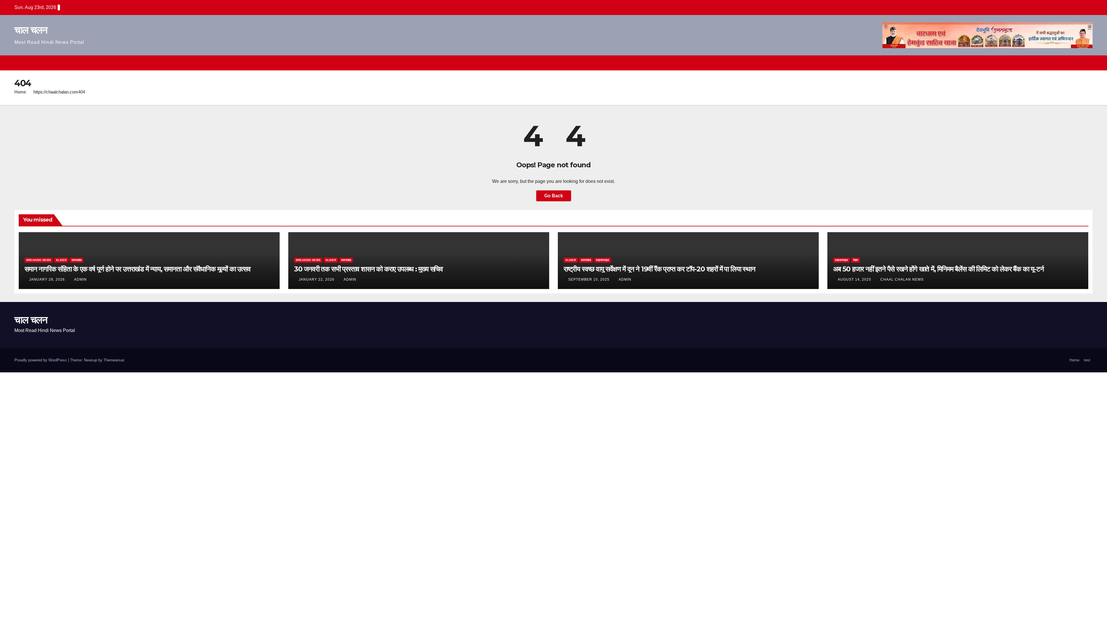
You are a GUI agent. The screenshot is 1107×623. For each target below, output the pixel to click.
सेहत (855, 260)
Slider (61, 260)
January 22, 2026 (317, 279)
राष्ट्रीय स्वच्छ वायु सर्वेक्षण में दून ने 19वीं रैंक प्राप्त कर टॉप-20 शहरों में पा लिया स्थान (659, 269)
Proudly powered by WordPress (41, 360)
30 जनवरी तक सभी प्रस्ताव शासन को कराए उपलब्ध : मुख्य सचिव (368, 269)
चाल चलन (30, 30)
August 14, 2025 (855, 279)
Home (20, 91)
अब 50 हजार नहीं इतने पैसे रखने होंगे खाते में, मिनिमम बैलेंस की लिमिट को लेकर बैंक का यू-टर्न (938, 269)
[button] (1077, 62)
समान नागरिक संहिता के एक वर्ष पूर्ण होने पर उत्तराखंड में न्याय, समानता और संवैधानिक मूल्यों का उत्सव (138, 269)
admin (80, 279)
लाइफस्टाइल (602, 260)
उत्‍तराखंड (76, 260)
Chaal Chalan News (902, 279)
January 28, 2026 (47, 279)
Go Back (553, 195)
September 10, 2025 (589, 279)
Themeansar (113, 360)
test (1087, 360)
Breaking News (38, 260)
